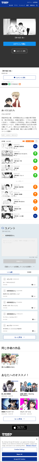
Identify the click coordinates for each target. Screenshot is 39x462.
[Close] (37, 439)
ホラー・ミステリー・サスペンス (9, 135)
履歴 (27, 5)
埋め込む (15, 84)
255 (34, 296)
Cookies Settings (19, 449)
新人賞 (11, 5)
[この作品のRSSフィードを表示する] (20, 84)
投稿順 (29, 272)
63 (34, 319)
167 (34, 308)
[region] (19, 449)
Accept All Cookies (19, 459)
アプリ (16, 5)
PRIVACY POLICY (31, 445)
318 (34, 284)
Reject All (19, 454)
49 (34, 331)
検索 (36, 5)
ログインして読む (19, 44)
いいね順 (9, 272)
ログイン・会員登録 (32, 2)
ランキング (22, 5)
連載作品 (32, 5)
